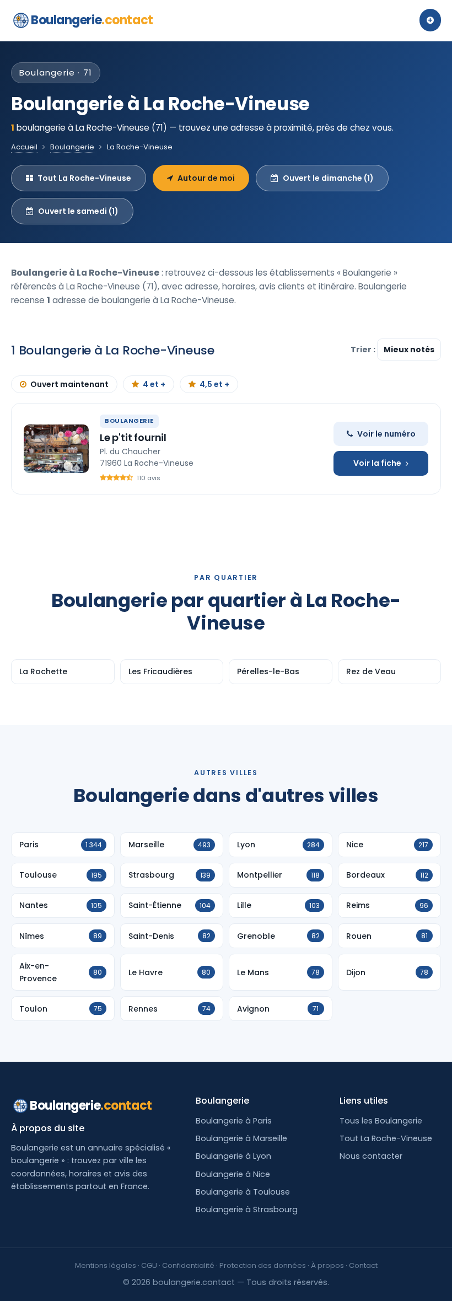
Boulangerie (92, 20)
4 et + (154, 384)
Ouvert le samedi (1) (78, 211)
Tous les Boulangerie (381, 1120)
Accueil (24, 147)
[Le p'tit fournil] (56, 448)
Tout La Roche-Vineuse (84, 178)
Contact (363, 1265)
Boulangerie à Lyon (233, 1156)
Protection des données (262, 1265)
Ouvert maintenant (69, 384)
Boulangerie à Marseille (241, 1138)
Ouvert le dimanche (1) (328, 178)
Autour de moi (206, 178)
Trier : (364, 349)
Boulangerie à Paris (234, 1120)
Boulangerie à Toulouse (243, 1191)
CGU (149, 1265)
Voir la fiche (377, 463)
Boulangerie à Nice (233, 1174)
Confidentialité (188, 1265)
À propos (327, 1265)
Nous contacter (371, 1156)
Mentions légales (105, 1265)
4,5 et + (214, 384)
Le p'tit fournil (133, 437)
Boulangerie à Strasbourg (247, 1209)
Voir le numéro (386, 433)
